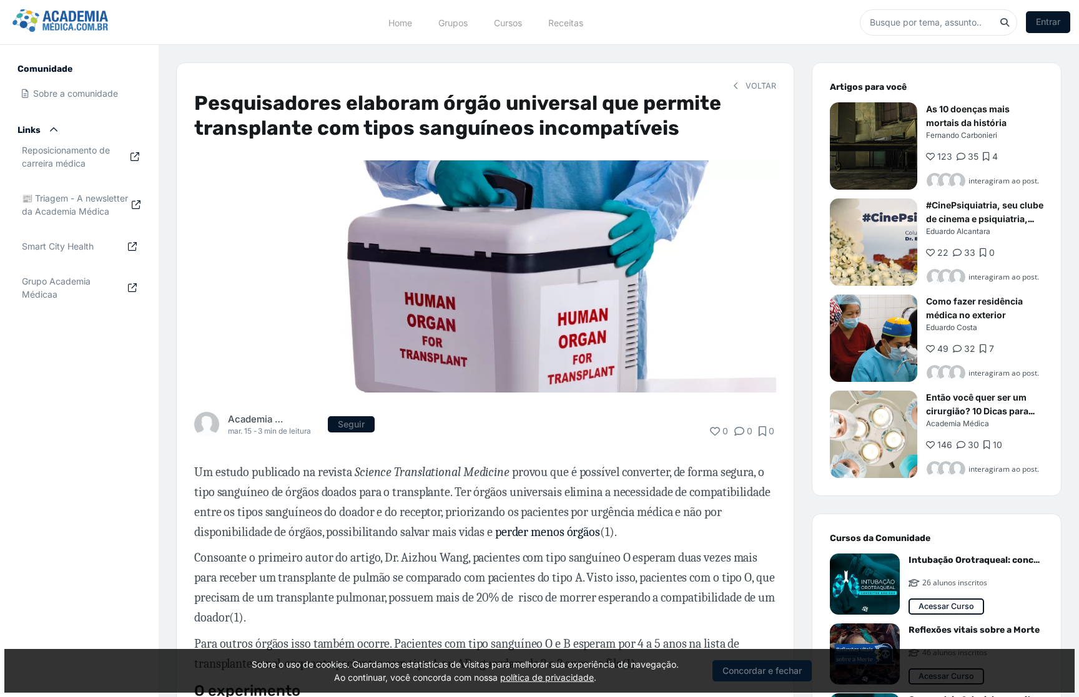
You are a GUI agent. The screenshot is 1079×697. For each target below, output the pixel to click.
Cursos (508, 22)
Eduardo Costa (951, 327)
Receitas (565, 22)
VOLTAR (759, 85)
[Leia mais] (873, 146)
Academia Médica (257, 419)
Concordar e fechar (762, 670)
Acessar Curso (946, 606)
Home (400, 22)
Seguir (351, 424)
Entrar (1048, 21)
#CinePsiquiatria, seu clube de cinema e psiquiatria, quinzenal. (984, 219)
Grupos (453, 22)
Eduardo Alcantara (958, 231)
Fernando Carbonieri (961, 135)
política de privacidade (547, 677)
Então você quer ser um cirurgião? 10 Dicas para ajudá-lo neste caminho (977, 411)
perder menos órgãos (547, 532)
